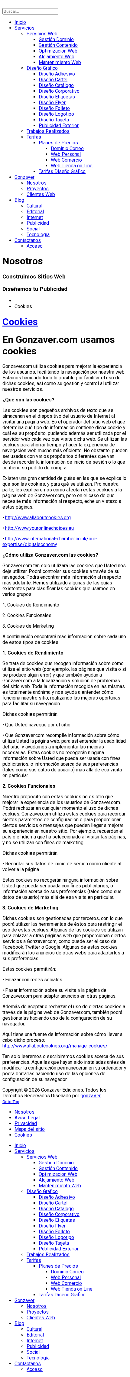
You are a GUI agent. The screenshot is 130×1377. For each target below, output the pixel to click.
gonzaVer (90, 1096)
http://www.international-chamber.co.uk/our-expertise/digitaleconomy (49, 541)
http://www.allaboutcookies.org (38, 517)
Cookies (20, 321)
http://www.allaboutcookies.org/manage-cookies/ (55, 1046)
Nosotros (24, 1112)
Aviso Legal (27, 1118)
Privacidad (26, 1123)
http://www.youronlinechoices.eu (39, 528)
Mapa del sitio (30, 1129)
